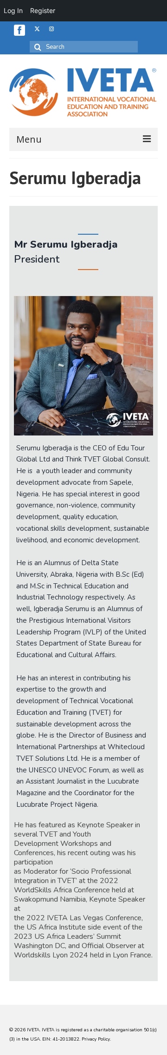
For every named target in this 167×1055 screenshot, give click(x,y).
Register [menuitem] (42, 10)
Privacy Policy (96, 1039)
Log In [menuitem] (13, 10)
